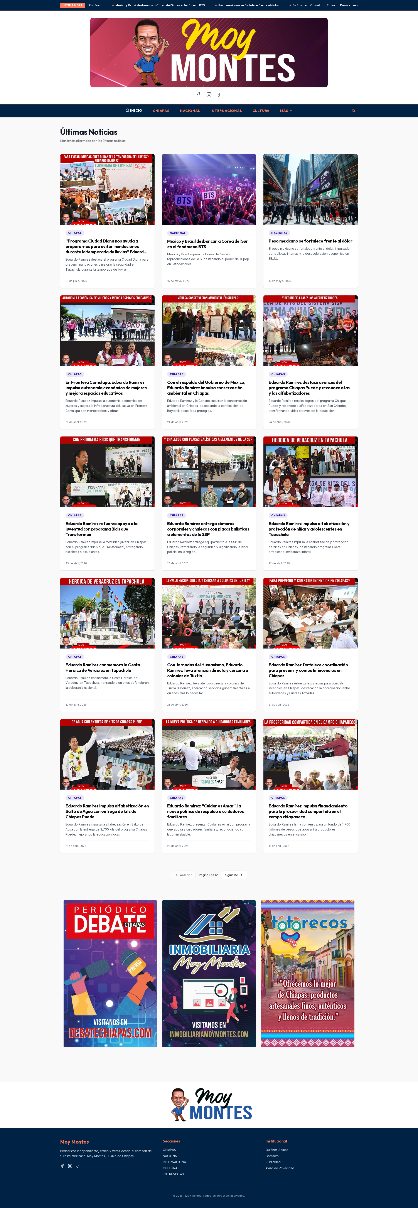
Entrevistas (173, 1174)
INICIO (136, 110)
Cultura (261, 110)
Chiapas (161, 110)
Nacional (190, 110)
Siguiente (231, 875)
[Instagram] (209, 94)
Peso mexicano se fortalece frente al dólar (164, 5)
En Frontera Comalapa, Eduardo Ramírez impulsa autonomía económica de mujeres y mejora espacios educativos (289, 5)
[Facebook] (198, 94)
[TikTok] (219, 94)
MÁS (284, 110)
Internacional (226, 110)
